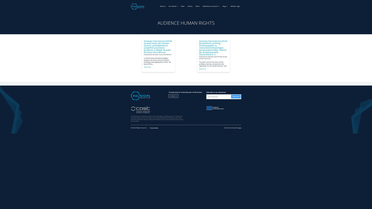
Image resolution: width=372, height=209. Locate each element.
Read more (147, 67)
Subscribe (235, 97)
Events (197, 6)
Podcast (189, 6)
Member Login (235, 6)
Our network (172, 6)
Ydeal (239, 128)
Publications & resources (210, 6)
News (182, 6)
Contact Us (173, 96)
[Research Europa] (223, 108)
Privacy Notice (154, 128)
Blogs (224, 6)
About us (163, 6)
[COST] (158, 109)
